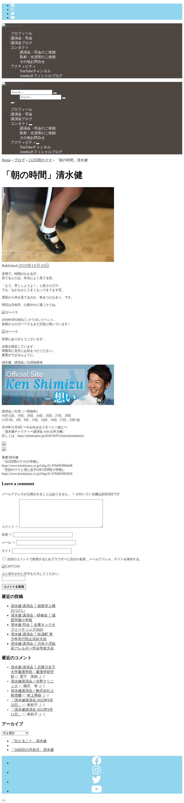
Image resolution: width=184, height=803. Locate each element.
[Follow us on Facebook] (12, 5)
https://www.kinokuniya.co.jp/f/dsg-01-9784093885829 (37, 473)
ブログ (19, 160)
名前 (7, 534)
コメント (10, 526)
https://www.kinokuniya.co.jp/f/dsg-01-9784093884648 (37, 465)
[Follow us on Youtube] (13, 18)
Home (6, 160)
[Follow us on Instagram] (12, 9)
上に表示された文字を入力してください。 (31, 573)
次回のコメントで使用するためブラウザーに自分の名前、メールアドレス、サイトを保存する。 (74, 559)
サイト (6, 551)
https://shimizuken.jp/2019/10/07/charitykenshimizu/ (51, 436)
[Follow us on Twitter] (12, 13)
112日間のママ (40, 160)
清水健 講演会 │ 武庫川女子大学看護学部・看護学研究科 (33, 671)
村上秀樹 (34, 695)
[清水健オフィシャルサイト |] (12, 25)
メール (8, 542)
